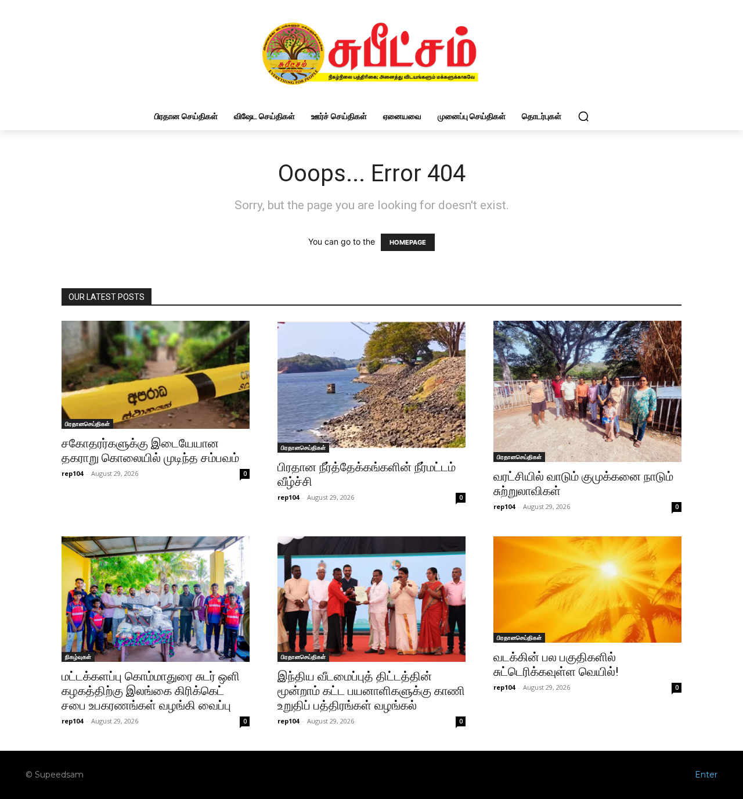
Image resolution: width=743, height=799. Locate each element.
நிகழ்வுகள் (78, 657)
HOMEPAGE (407, 242)
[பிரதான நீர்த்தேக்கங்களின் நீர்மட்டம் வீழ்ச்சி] (371, 387)
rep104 (72, 473)
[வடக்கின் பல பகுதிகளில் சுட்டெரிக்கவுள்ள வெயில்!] (587, 589)
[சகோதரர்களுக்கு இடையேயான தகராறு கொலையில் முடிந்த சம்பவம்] (156, 375)
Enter (706, 774)
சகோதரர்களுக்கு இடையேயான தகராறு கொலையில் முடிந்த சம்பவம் (150, 450)
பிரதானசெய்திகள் (87, 424)
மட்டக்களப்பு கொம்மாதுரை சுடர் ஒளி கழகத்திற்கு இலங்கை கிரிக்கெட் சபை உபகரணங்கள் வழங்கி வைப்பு (151, 690)
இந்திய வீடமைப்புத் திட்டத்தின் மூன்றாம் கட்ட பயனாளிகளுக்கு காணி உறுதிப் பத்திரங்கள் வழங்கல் (371, 690)
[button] (583, 116)
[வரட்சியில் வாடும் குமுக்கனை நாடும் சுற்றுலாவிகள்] (587, 391)
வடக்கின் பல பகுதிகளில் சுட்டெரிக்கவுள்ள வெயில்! (555, 664)
